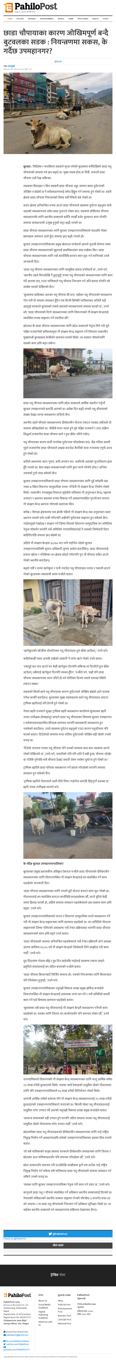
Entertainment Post (65, 1310)
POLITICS (20, 19)
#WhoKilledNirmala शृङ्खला (85, 1305)
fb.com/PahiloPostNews (17, 1341)
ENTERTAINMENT (46, 19)
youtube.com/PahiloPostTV (17, 1350)
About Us (42, 1301)
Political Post (64, 1305)
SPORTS (61, 19)
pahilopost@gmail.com (17, 1335)
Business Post (64, 1316)
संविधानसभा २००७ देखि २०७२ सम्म (85, 1312)
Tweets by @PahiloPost (15, 1239)
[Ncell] (58, 62)
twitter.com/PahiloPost (17, 1344)
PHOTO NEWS (83, 19)
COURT (106, 19)
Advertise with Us (45, 1323)
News (60, 1301)
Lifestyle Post (64, 1320)
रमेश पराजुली (9, 66)
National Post (64, 1324)
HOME (10, 19)
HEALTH (95, 19)
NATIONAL (32, 19)
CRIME (70, 19)
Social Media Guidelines (44, 1306)
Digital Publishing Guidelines (43, 1315)
